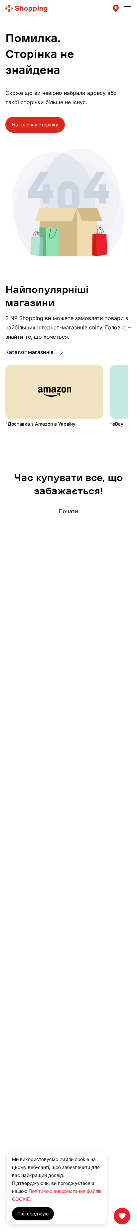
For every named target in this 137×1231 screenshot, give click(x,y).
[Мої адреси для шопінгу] (116, 8)
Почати (68, 511)
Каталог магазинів (29, 352)
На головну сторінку (35, 124)
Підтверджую (33, 1213)
